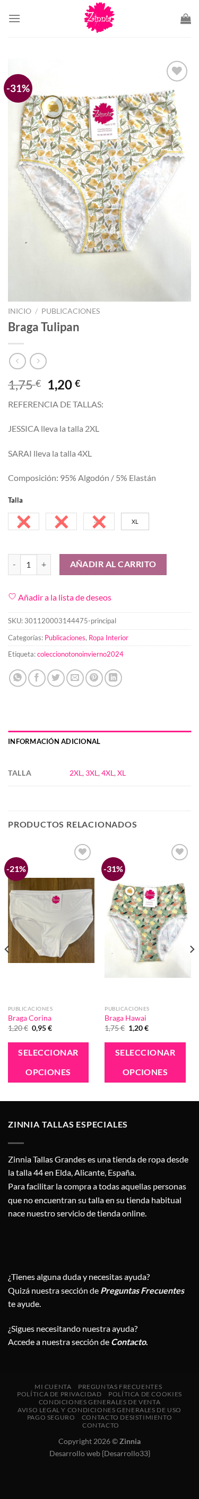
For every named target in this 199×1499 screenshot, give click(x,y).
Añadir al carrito (113, 564)
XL (121, 772)
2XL (76, 772)
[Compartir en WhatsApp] (18, 678)
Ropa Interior (108, 637)
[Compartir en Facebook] (37, 678)
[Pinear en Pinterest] (94, 678)
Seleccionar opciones (48, 1062)
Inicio (19, 311)
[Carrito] (185, 18)
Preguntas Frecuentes (142, 1290)
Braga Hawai (125, 1018)
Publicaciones (70, 311)
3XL (91, 772)
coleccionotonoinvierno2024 (80, 654)
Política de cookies (145, 1394)
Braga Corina (29, 1018)
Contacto (100, 1425)
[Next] (191, 970)
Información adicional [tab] (54, 741)
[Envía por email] (75, 678)
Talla (15, 500)
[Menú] (14, 18)
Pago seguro (51, 1417)
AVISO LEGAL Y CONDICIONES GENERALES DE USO (99, 1410)
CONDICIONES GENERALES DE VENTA (99, 1402)
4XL (107, 772)
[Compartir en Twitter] (56, 678)
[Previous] (7, 970)
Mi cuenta (53, 1387)
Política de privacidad (59, 1394)
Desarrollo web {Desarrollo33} (99, 1453)
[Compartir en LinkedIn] (113, 678)
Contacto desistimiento (127, 1417)
